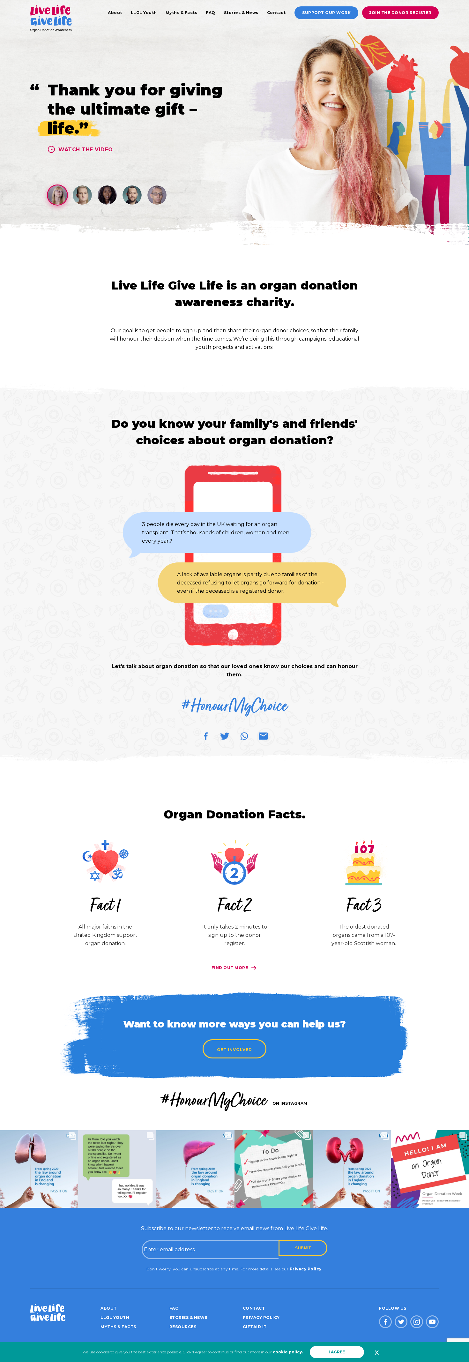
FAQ (210, 12)
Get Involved (234, 1049)
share (234, 330)
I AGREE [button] (337, 1352)
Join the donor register (400, 12)
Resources (183, 1326)
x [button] (377, 1352)
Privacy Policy (306, 1269)
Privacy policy (261, 1317)
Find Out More (230, 968)
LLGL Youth (144, 12)
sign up (191, 330)
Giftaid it (255, 1326)
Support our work (326, 12)
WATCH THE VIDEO (85, 150)
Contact (276, 12)
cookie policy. (288, 1352)
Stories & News (241, 12)
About (115, 12)
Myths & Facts (181, 12)
